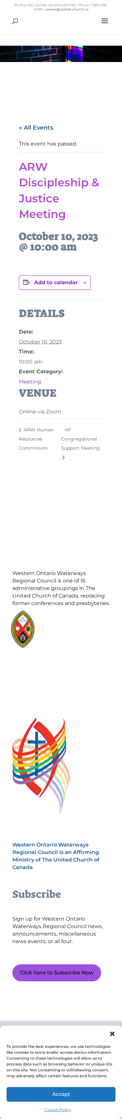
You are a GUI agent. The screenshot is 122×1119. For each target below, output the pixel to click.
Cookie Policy (58, 1109)
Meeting (30, 382)
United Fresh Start (67, 644)
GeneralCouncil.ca (67, 631)
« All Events (36, 127)
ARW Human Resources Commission (36, 439)
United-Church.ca (66, 619)
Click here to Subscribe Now (57, 973)
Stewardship (61, 638)
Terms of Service (43, 690)
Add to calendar (56, 282)
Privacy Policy (43, 679)
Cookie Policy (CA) (43, 667)
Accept (61, 1094)
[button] (112, 1034)
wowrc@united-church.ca (66, 9)
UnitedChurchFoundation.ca (77, 625)
